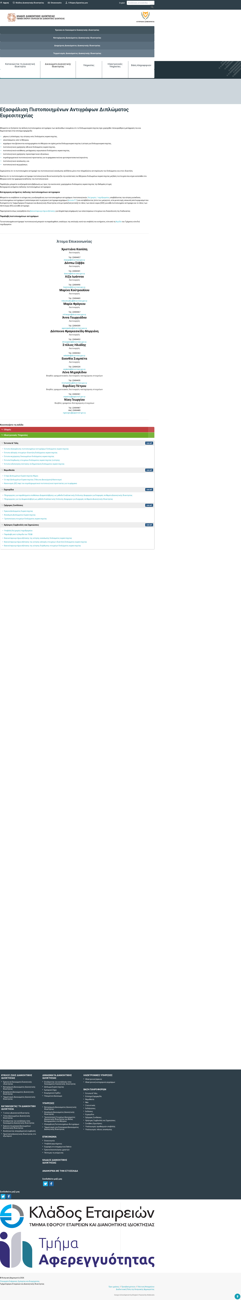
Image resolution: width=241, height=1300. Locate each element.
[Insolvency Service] (77, 1267)
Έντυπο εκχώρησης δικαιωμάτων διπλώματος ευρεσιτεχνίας (29, 456)
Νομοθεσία (9, 470)
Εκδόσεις (89, 1111)
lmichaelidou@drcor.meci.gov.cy (74, 383)
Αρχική (6, 3)
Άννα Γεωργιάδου (74, 317)
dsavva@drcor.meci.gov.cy (74, 274)
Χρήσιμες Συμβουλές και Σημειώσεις (21, 525)
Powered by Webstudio (146, 1295)
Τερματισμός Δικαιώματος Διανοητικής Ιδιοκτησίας (77, 53)
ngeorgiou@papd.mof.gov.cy (74, 413)
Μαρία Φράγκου (74, 304)
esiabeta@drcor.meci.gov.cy (74, 369)
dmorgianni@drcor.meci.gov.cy (74, 342)
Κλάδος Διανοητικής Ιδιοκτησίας (30, 3)
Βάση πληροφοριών (141, 65)
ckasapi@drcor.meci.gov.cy (74, 260)
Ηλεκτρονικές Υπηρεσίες (115, 65)
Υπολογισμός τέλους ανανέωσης (98, 1129)
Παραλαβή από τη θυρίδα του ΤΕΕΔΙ (18, 534)
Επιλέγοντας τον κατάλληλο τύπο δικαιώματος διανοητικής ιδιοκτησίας (60, 1083)
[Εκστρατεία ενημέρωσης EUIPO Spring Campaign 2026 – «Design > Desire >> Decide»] (25, 618)
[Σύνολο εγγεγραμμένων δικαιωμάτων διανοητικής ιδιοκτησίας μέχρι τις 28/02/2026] (25, 986)
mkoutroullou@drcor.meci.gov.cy (74, 301)
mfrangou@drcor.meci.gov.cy (74, 315)
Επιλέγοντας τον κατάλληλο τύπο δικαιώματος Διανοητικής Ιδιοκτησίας (18, 1122)
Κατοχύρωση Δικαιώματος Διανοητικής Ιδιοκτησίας (77, 38)
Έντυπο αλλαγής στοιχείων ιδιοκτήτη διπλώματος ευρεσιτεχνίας (30, 453)
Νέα (86, 1102)
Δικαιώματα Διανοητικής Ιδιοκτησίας (58, 65)
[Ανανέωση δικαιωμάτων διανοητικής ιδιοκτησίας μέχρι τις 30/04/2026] (25, 776)
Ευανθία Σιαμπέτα (74, 358)
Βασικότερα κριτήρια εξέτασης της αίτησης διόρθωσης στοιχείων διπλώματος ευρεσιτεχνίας (42, 546)
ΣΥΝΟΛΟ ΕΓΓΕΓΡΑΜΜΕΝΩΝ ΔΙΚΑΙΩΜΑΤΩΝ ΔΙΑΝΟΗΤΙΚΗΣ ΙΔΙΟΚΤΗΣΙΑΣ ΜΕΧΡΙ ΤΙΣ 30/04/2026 (43, 838)
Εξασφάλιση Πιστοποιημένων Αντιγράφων (61, 1124)
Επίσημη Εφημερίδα (93, 1096)
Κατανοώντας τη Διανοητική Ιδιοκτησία (20, 65)
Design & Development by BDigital (126, 1295)
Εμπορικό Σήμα (50, 1090)
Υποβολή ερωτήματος (77, 1023)
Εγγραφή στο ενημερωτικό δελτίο (77, 1036)
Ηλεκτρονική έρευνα (93, 1079)
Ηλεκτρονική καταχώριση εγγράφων (100, 1082)
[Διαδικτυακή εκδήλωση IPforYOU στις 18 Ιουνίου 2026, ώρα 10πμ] (25, 723)
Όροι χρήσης (114, 1287)
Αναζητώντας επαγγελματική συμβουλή (19, 1131)
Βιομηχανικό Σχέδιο (52, 1093)
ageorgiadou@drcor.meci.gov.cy (74, 328)
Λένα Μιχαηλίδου (74, 372)
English (122, 3)
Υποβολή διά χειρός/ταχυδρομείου (18, 531)
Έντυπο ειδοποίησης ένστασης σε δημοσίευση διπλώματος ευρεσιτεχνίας (34, 464)
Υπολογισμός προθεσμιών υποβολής (100, 1126)
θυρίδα (119, 222)
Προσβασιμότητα (128, 1287)
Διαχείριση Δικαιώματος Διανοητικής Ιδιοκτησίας (77, 45)
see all (149, 443)
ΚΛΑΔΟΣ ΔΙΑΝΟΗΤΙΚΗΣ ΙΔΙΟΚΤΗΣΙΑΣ (54, 1161)
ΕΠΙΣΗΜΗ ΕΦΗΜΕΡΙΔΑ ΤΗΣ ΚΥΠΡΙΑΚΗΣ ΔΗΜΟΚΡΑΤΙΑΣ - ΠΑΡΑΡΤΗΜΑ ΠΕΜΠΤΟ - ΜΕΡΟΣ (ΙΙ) (43, 584)
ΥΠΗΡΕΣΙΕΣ (48, 1103)
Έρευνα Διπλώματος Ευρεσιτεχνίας (18, 511)
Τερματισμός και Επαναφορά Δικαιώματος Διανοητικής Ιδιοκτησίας (61, 1128)
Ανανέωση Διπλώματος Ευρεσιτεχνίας (20, 515)
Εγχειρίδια (9, 489)
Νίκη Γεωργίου (74, 399)
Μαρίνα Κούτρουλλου (74, 290)
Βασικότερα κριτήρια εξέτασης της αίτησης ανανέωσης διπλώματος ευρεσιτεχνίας (38, 538)
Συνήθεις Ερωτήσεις (93, 1123)
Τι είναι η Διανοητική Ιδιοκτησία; (16, 1113)
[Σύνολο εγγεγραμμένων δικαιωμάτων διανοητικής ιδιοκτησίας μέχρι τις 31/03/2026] (25, 881)
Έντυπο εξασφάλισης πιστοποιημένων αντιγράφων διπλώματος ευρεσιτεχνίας (36, 449)
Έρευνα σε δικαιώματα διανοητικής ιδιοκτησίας (77, 30)
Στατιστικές (90, 1105)
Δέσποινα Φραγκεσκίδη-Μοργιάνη (74, 331)
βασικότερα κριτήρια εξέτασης (42, 211)
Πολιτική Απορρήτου (145, 1287)
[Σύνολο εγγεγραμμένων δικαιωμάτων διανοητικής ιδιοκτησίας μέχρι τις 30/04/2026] (25, 828)
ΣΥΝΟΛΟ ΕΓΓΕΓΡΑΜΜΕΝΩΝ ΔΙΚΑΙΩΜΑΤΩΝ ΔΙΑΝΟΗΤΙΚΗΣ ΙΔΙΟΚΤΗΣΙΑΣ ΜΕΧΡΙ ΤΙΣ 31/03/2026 (43, 891)
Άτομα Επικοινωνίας (74, 241)
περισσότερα (65, 639)
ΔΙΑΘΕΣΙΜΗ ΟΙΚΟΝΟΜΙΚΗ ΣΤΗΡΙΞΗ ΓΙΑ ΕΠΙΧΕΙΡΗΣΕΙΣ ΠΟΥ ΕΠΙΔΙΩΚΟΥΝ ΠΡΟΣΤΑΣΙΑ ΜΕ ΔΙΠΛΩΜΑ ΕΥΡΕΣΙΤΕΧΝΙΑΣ (53, 681)
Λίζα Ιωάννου (74, 276)
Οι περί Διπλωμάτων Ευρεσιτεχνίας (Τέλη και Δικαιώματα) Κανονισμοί (33, 480)
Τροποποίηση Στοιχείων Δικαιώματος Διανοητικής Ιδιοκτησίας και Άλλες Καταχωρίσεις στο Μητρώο (59, 1119)
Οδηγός (7, 429)
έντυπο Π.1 (72, 200)
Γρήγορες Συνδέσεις (13, 505)
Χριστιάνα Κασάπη (74, 249)
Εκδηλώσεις (90, 1108)
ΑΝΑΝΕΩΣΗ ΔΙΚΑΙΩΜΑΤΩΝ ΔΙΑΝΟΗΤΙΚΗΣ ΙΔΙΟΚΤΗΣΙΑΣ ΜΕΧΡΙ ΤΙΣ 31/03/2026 (36, 943)
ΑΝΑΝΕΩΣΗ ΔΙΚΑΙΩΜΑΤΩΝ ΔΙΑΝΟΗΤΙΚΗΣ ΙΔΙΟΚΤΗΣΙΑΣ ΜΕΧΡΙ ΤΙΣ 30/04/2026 (36, 786)
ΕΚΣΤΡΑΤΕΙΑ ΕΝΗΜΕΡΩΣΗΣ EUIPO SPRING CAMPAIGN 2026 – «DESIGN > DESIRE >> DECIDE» (43, 628)
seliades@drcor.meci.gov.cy (74, 356)
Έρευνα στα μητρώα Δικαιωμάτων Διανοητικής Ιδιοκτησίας (17, 1127)
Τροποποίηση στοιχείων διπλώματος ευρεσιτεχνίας (25, 519)
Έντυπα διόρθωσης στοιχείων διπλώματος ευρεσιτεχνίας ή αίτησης (32, 460)
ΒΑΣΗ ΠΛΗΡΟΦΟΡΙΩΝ (94, 1089)
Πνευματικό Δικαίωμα (53, 1096)
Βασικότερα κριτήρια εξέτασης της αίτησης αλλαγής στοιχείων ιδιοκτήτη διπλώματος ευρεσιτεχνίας (45, 542)
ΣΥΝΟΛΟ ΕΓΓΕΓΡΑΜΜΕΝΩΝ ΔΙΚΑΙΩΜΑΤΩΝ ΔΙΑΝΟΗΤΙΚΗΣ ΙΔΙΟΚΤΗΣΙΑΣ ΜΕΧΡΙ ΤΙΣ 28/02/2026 (43, 996)
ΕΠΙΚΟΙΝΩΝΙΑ (49, 1136)
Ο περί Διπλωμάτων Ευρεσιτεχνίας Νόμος (21, 476)
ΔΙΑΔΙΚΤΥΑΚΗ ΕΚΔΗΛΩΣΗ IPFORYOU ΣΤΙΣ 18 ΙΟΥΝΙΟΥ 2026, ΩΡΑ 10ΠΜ (33, 733)
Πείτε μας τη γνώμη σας (80, 1063)
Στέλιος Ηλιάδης (74, 345)
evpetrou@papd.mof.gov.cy (74, 397)
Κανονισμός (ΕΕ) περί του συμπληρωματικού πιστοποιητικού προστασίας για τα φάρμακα (40, 483)
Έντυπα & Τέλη (11, 443)
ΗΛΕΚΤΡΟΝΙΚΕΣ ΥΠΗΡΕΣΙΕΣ (97, 1075)
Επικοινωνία (56, 3)
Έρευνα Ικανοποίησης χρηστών (77, 1049)
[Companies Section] (77, 1228)
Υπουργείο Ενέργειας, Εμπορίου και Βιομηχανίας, (20, 1281)
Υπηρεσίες (88, 65)
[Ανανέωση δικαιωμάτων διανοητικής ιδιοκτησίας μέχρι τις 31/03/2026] (25, 933)
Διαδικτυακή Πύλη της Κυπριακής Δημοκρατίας (135, 1289)
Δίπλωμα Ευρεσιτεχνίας (54, 1087)
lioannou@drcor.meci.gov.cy (74, 287)
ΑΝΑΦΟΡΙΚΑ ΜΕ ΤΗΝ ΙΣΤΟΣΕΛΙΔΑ (60, 1171)
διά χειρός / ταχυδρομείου (98, 197)
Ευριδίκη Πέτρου (74, 386)
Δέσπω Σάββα (74, 263)
